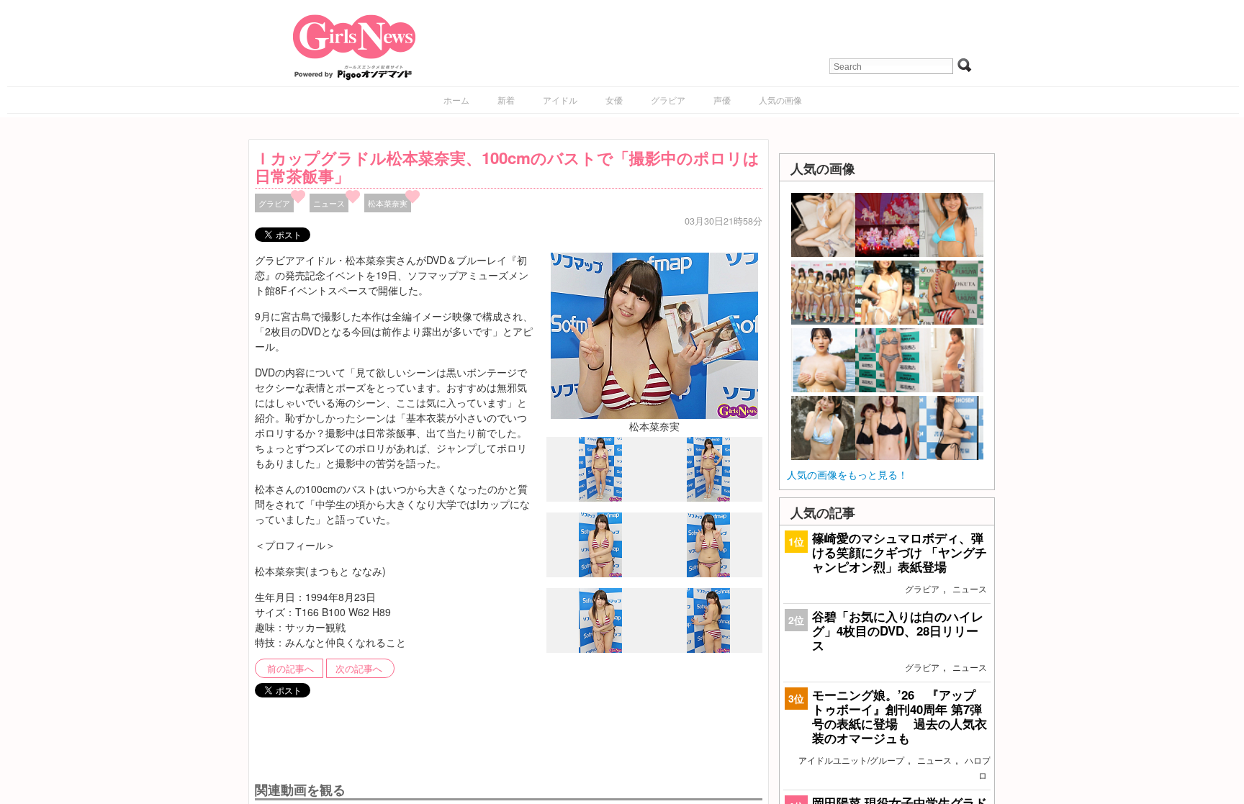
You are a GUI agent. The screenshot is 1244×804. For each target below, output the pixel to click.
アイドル (560, 100)
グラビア (668, 100)
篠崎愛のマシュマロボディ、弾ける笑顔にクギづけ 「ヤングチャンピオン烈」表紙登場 (899, 552)
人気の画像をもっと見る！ (847, 474)
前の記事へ (290, 668)
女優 (614, 100)
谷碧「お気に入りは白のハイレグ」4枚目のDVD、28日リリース (897, 630)
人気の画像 (780, 100)
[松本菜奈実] (654, 334)
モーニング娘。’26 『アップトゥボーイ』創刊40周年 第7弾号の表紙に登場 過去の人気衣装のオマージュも (899, 716)
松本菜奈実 (387, 203)
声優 (722, 100)
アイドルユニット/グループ (851, 760)
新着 (506, 100)
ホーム (456, 100)
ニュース (329, 203)
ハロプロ (978, 767)
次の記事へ (358, 668)
